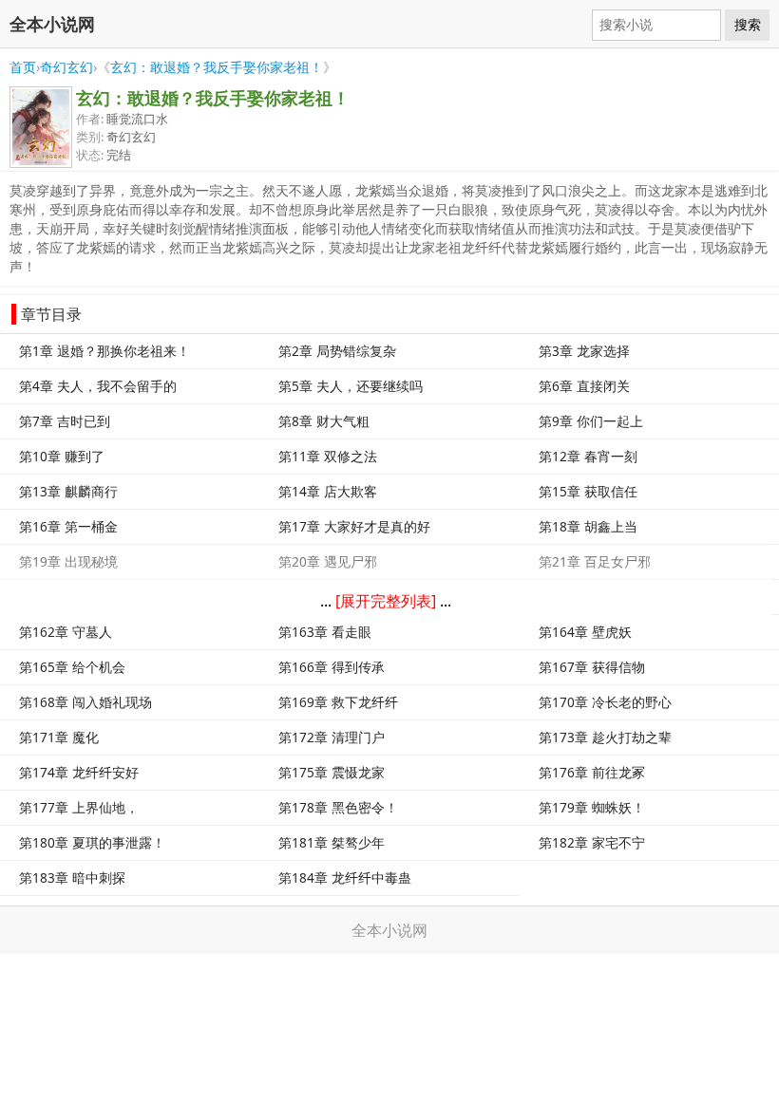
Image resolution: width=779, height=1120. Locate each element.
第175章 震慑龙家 (331, 772)
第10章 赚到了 (61, 456)
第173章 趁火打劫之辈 (605, 737)
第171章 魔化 (59, 737)
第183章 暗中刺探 (72, 877)
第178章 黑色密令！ (338, 807)
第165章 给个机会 (72, 667)
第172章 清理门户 (331, 737)
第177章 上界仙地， (79, 807)
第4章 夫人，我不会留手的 (98, 386)
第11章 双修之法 (327, 456)
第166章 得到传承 (331, 667)
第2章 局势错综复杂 (337, 351)
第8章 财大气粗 (324, 421)
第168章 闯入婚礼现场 (85, 702)
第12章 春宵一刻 (588, 456)
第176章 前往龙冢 (592, 772)
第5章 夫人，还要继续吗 (350, 386)
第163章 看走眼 (324, 632)
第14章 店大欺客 (327, 491)
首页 (23, 67)
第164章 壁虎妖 (585, 632)
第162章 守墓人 (65, 632)
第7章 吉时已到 (64, 421)
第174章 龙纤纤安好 (79, 772)
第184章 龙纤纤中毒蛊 (344, 877)
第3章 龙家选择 (584, 351)
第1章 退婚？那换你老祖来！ (104, 351)
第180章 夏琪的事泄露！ (92, 842)
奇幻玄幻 (66, 67)
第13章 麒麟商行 (68, 491)
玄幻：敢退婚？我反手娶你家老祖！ (216, 67)
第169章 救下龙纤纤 (338, 702)
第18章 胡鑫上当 (588, 526)
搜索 (747, 24)
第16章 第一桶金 (68, 526)
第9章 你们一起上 (591, 421)
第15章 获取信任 (588, 491)
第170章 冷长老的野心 (605, 702)
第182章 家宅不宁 (592, 842)
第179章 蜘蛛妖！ (592, 807)
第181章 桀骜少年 (331, 842)
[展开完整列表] (385, 600)
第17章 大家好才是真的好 (354, 526)
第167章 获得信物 (592, 667)
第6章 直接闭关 (584, 386)
